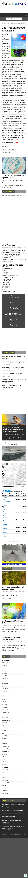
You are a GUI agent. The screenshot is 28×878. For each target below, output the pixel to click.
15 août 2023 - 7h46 (7, 625)
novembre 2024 (5, 683)
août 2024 (4, 691)
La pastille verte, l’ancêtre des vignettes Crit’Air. (13, 176)
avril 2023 (4, 733)
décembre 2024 (5, 681)
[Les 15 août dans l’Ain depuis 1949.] (14, 611)
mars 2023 (4, 736)
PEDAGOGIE (5, 288)
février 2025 (5, 675)
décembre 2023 (5, 712)
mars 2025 (4, 673)
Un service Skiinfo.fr (14, 541)
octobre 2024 (5, 686)
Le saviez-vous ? (6, 284)
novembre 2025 (5, 660)
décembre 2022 (5, 743)
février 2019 (5, 790)
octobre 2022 (5, 749)
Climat (3, 270)
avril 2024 (4, 702)
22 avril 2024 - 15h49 (7, 591)
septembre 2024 (6, 689)
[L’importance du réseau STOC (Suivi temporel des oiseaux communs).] (14, 419)
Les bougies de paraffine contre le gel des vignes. (13, 588)
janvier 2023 (5, 741)
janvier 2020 (5, 780)
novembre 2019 (5, 782)
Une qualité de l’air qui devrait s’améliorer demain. (11, 638)
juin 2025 (4, 670)
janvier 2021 (5, 777)
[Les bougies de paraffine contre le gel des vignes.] (14, 578)
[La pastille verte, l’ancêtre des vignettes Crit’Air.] (14, 165)
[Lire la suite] (9, 187)
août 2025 (4, 665)
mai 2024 (4, 699)
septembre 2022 (6, 751)
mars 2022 (4, 764)
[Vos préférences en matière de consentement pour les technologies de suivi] (25, 875)
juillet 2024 (4, 694)
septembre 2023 (6, 720)
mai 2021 (4, 775)
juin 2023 (4, 728)
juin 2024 (4, 696)
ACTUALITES (5, 267)
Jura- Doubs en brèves (7, 281)
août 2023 (4, 722)
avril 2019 (4, 785)
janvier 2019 (5, 793)
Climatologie (5, 272)
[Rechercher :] (14, 18)
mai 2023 (4, 730)
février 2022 (5, 767)
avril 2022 (4, 762)
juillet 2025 (4, 668)
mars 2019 (4, 788)
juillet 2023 (4, 725)
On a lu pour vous (6, 286)
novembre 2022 (5, 746)
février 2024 (5, 707)
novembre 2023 (5, 715)
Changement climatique (7, 268)
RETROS (4, 289)
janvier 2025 (5, 678)
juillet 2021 (4, 772)
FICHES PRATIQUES (7, 279)
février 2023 (5, 738)
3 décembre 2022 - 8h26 (8, 641)
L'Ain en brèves (5, 282)
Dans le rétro (5, 274)
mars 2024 (4, 704)
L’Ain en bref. (7, 568)
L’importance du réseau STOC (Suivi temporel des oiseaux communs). (13, 429)
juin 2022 (4, 759)
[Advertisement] (15, 9)
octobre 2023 (5, 717)
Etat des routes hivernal (7, 277)
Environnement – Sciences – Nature (11, 275)
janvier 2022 (5, 769)
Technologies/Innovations (8, 291)
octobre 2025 (5, 662)
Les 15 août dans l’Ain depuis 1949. (12, 622)
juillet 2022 (4, 756)
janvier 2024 (5, 709)
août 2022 (4, 754)
